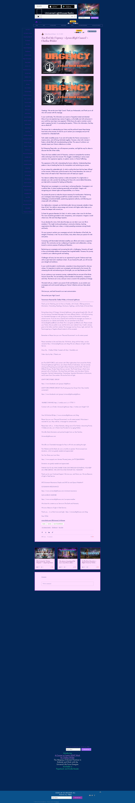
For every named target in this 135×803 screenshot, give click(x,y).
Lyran (43, 523)
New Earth (61, 527)
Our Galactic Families (46, 527)
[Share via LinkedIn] (49, 532)
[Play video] (67, 90)
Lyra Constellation (58, 523)
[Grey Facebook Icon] (94, 795)
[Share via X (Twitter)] (45, 532)
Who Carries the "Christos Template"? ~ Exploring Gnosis (44, 561)
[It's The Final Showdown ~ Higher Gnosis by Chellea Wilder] (90, 553)
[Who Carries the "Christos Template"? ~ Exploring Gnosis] (45, 553)
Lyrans (49, 523)
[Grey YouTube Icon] (90, 795)
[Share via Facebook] (42, 532)
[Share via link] (52, 532)
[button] (73, 22)
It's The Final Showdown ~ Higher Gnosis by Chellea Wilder (89, 561)
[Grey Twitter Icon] (92, 795)
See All (99, 544)
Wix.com (57, 801)
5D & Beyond (54, 527)
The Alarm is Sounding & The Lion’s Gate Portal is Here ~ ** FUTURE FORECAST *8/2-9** (67, 562)
